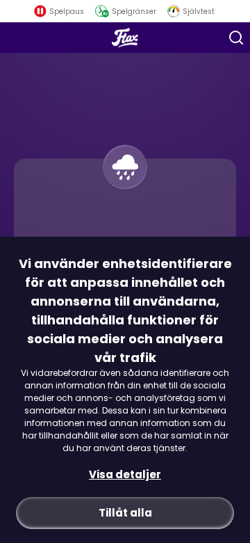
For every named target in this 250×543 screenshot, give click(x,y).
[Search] (236, 37)
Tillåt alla (125, 512)
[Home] (125, 37)
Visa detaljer (125, 474)
